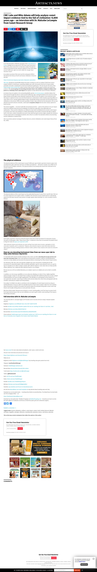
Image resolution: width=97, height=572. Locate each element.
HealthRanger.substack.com (15, 365)
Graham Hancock (45, 410)
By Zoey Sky (72, 103)
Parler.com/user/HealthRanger (14, 379)
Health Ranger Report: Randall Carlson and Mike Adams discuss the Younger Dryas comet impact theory (79, 54)
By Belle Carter (72, 132)
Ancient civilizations (16, 410)
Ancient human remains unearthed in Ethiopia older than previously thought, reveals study (77, 150)
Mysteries (22, 412)
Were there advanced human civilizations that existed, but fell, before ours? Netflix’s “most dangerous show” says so (79, 120)
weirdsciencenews (32, 8)
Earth (38, 410)
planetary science (37, 412)
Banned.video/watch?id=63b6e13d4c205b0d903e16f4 (23, 311)
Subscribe (77, 570)
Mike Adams (14, 26)
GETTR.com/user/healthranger (14, 376)
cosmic (39, 8)
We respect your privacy (42, 563)
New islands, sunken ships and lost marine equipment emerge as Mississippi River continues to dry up (79, 130)
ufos (51, 8)
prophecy (16, 8)
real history (45, 412)
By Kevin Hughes (73, 56)
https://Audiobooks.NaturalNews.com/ (13, 396)
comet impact (29, 410)
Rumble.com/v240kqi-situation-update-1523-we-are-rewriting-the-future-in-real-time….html (30, 306)
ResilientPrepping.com (35, 399)
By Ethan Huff (72, 122)
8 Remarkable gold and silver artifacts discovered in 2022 (78, 93)
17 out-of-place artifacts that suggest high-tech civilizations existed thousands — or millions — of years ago (78, 135)
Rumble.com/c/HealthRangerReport (17, 381)
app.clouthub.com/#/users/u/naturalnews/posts (21, 386)
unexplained (57, 8)
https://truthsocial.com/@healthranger (19, 371)
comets (35, 410)
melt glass (16, 412)
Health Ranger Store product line (12, 87)
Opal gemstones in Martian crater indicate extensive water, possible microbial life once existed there (78, 74)
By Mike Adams (72, 117)
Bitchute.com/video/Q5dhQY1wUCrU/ (17, 309)
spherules (50, 412)
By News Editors (73, 137)
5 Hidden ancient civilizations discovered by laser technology (78, 83)
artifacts (45, 8)
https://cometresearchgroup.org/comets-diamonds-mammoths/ (20, 80)
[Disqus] (31, 499)
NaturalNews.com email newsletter (18, 389)
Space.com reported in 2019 (21, 241)
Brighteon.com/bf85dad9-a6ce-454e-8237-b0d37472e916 (23, 303)
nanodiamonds (29, 412)
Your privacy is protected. (10, 432)
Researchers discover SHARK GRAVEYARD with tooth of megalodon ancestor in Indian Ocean (77, 125)
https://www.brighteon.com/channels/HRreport (15, 355)
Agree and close (84, 564)
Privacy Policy (48, 567)
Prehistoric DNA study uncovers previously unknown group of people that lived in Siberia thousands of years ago (79, 64)
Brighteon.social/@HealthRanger (20, 360)
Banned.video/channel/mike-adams (20, 368)
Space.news (8, 350)
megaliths (11, 412)
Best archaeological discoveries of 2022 (74, 97)
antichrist (23, 8)
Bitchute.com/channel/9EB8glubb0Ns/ (17, 384)
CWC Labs (6, 82)
